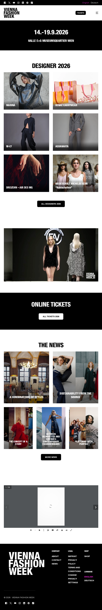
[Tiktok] (32, 2)
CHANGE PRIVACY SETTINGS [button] (73, 579)
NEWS (55, 563)
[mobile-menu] (94, 13)
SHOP (87, 556)
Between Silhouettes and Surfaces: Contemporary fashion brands (51, 439)
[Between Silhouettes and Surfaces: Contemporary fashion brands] (50, 428)
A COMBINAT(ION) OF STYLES (26, 397)
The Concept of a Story (18, 442)
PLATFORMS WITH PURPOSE (83, 442)
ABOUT (55, 556)
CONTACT (56, 560)
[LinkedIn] (23, 2)
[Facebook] (5, 2)
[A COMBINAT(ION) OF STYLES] (26, 377)
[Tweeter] (9, 2)
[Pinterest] (27, 2)
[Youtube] (14, 2)
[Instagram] (18, 2)
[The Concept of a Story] (18, 428)
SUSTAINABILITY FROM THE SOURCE (75, 395)
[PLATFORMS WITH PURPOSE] (83, 428)
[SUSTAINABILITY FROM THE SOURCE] (75, 377)
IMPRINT (72, 556)
